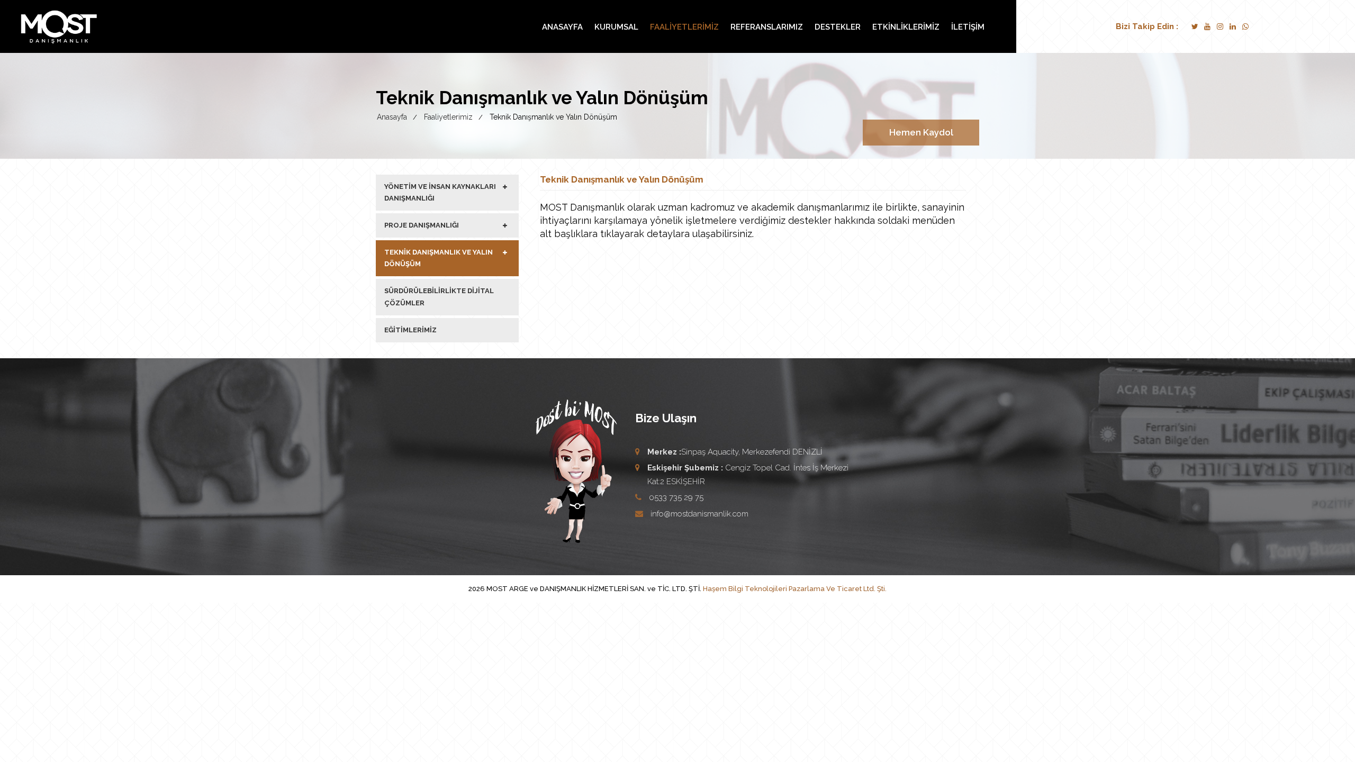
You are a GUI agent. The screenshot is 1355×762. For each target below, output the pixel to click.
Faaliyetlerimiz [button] (684, 27)
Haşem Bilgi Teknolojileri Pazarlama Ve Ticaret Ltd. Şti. (795, 589)
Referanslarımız (766, 27)
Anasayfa (562, 27)
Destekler (838, 27)
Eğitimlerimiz (410, 330)
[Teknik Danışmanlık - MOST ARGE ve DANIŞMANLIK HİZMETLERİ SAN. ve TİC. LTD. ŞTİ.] (59, 27)
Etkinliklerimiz (906, 27)
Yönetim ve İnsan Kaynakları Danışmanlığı (440, 192)
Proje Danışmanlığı (421, 225)
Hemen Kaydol (921, 132)
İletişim (967, 27)
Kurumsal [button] (616, 27)
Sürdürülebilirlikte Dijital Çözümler (439, 296)
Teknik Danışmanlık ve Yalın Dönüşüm (438, 258)
